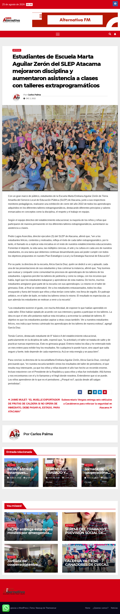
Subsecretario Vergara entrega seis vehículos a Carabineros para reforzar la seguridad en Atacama (86, 403)
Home (87, 608)
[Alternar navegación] (57, 34)
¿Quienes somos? (100, 608)
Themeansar (51, 608)
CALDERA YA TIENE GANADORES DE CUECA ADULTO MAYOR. (85, 564)
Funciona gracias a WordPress (15, 608)
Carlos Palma (34, 94)
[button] (110, 34)
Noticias (16, 50)
